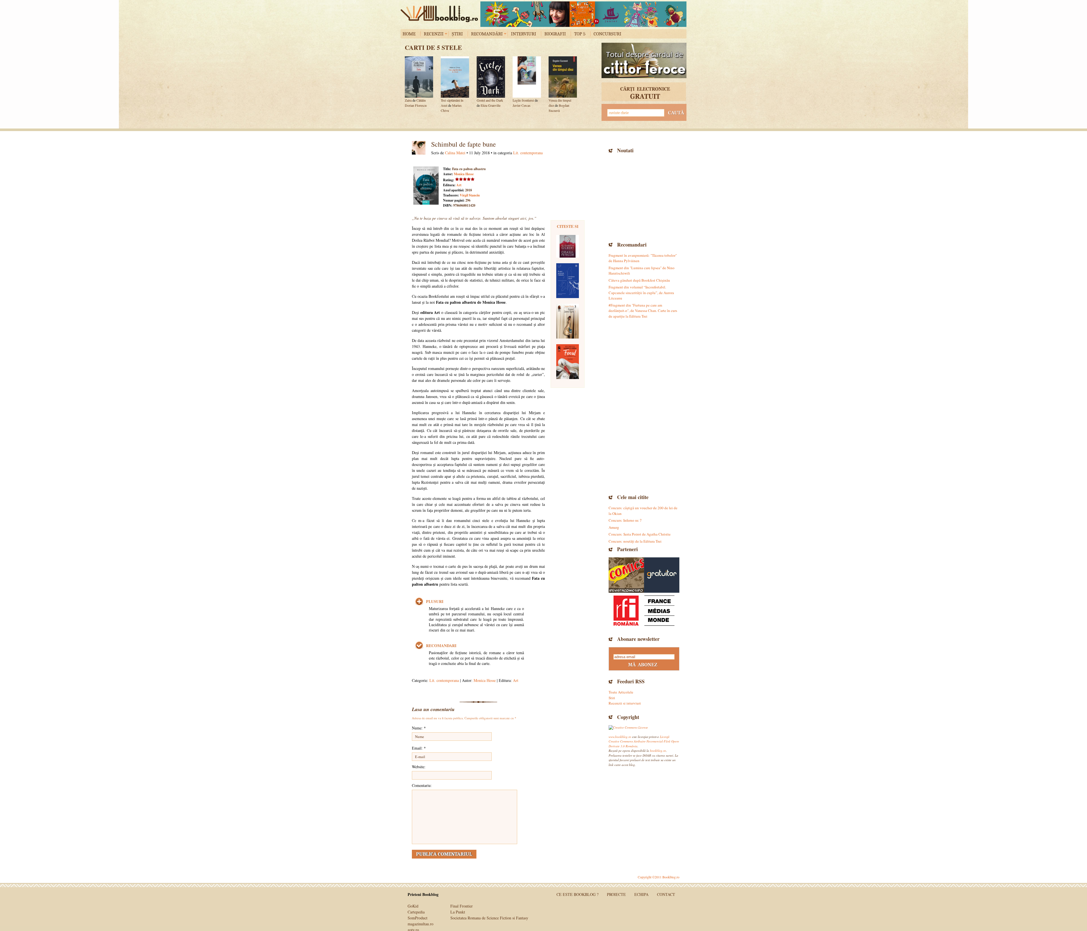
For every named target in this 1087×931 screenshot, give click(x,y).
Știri (457, 34)
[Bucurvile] (583, 14)
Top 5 (579, 34)
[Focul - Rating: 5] (567, 361)
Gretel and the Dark (490, 100)
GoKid (413, 906)
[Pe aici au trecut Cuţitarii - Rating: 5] (567, 280)
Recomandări (487, 34)
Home (409, 34)
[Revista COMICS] (626, 575)
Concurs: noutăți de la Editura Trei (635, 541)
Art (458, 185)
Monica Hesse (464, 174)
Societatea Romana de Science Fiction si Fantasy (489, 918)
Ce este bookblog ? (577, 894)
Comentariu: (422, 785)
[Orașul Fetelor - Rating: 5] (567, 246)
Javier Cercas (521, 105)
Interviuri (523, 34)
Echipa (641, 894)
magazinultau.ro (420, 923)
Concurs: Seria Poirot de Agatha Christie (640, 534)
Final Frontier (461, 906)
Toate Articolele (621, 692)
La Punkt (457, 912)
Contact (666, 894)
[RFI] (644, 610)
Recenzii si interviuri (625, 703)
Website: (418, 766)
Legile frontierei (523, 100)
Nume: (419, 728)
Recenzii (434, 34)
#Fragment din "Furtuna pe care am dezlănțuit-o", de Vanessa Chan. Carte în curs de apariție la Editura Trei (643, 311)
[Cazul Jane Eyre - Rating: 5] (567, 321)
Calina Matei (455, 152)
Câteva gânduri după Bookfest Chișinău (639, 280)
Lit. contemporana (528, 152)
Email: (419, 748)
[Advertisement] (644, 196)
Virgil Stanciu (470, 195)
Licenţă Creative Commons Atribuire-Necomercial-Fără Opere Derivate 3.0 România (644, 741)
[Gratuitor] (661, 575)
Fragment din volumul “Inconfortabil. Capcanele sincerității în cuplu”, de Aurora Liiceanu (641, 292)
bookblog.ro (441, 14)
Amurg (614, 527)
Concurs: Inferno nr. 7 (625, 520)
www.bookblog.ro (620, 737)
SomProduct (417, 918)
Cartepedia (416, 912)
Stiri (612, 697)
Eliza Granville (490, 105)
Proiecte (616, 894)
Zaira (408, 100)
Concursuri (607, 34)
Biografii (555, 34)
